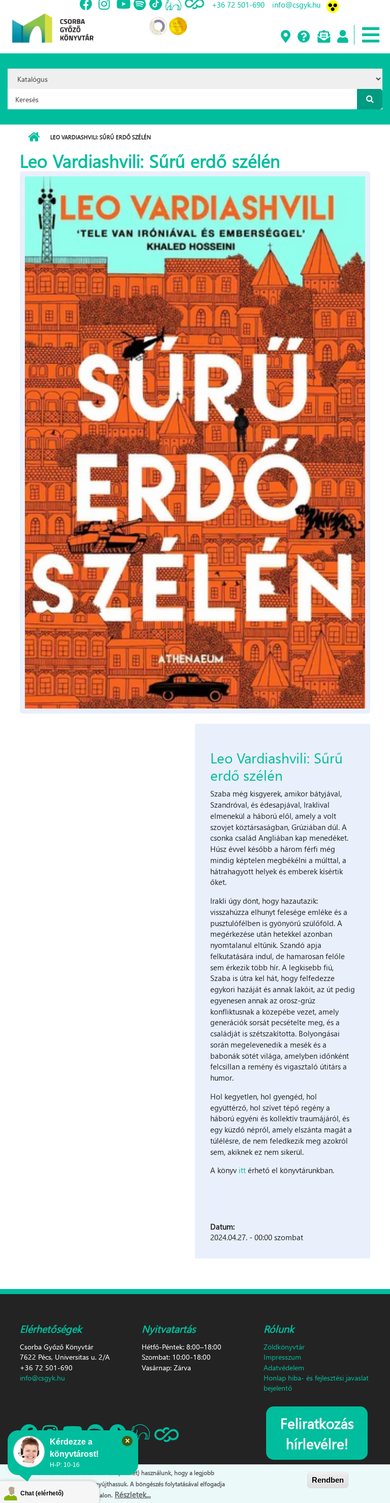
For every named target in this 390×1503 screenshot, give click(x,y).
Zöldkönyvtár (284, 1347)
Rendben (328, 1480)
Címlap (34, 137)
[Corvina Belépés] (342, 37)
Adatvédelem (284, 1367)
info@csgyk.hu (42, 1378)
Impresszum (282, 1357)
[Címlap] (52, 20)
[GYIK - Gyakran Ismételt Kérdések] (303, 37)
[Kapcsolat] (323, 37)
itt (243, 1170)
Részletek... (133, 1494)
